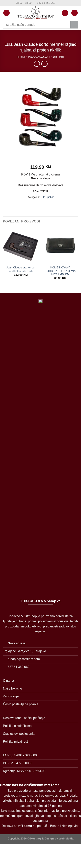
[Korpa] (74, 13)
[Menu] (6, 13)
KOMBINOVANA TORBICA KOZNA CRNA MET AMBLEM (60, 271)
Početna (21, 57)
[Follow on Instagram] (62, 3)
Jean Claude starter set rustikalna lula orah (20, 269)
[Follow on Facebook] (58, 3)
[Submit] (74, 24)
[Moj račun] (65, 13)
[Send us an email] (66, 3)
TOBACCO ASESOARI (39, 57)
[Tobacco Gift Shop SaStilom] (36, 13)
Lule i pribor (58, 57)
